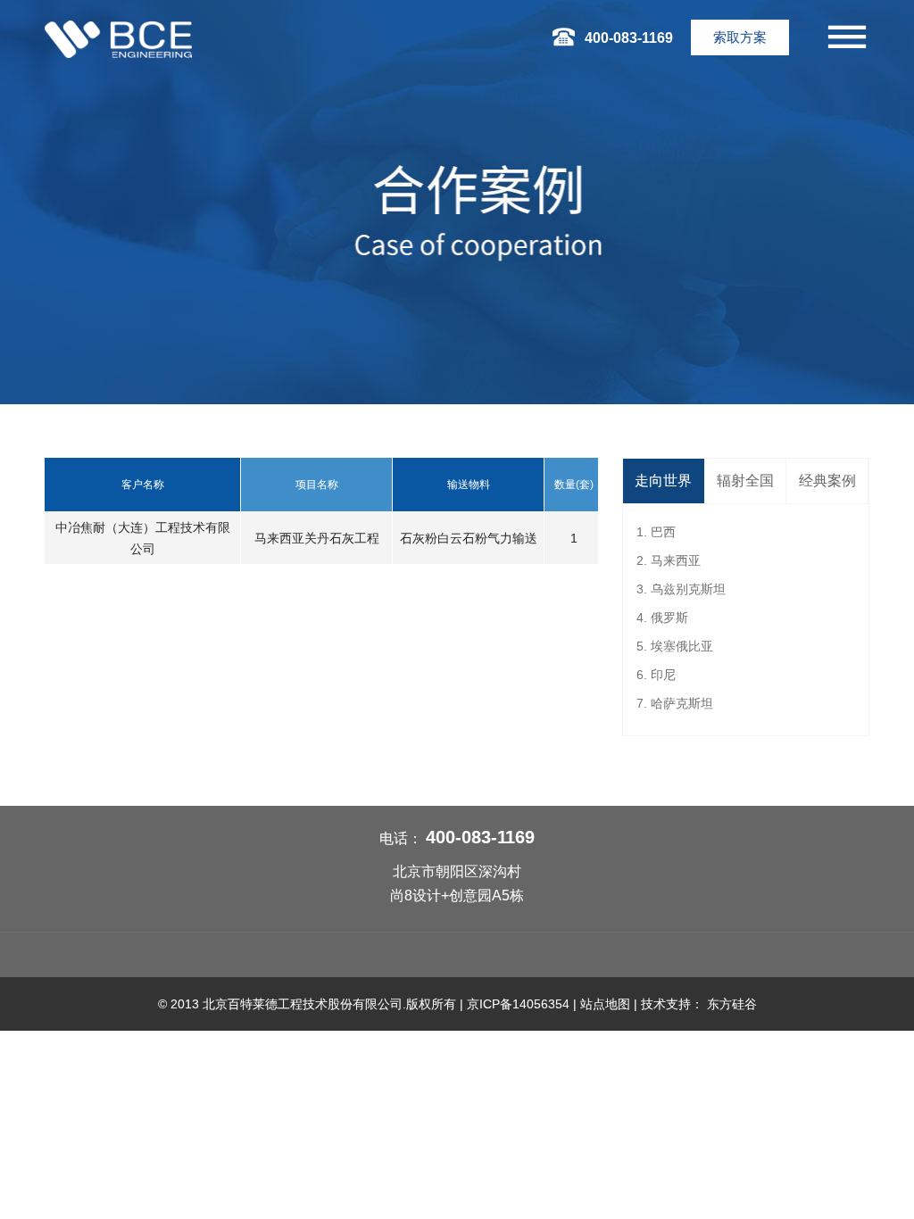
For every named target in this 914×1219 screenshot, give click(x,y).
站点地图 (605, 1004)
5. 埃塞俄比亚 (674, 646)
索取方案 (740, 37)
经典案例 (827, 480)
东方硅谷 (732, 1004)
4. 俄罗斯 (662, 617)
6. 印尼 (656, 675)
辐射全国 (745, 480)
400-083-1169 (480, 837)
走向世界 (663, 480)
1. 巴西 (656, 532)
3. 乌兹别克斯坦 (681, 589)
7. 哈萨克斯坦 (674, 703)
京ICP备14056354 (518, 1004)
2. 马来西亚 (668, 560)
